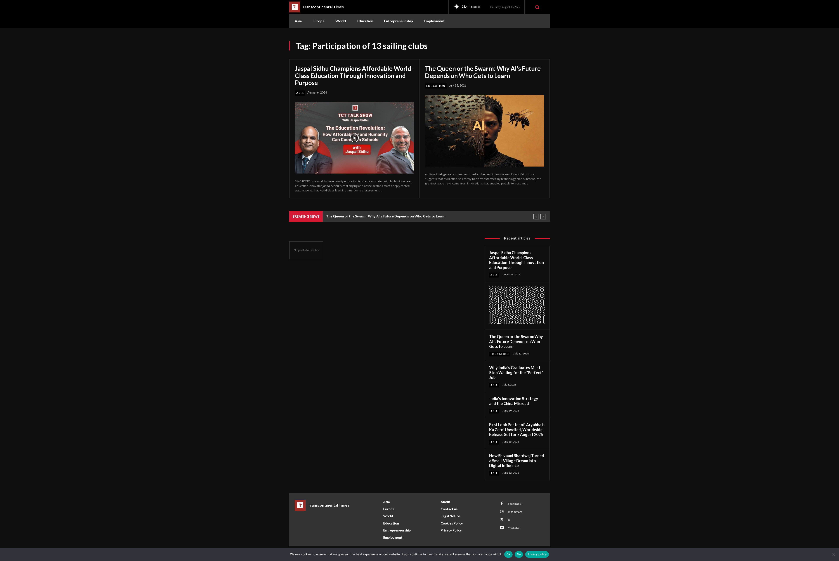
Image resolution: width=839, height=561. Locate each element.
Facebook (514, 503)
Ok (508, 554)
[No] (833, 554)
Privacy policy (537, 554)
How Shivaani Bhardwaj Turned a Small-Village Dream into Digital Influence (516, 460)
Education (435, 86)
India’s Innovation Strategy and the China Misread (513, 401)
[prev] (536, 216)
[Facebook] (502, 504)
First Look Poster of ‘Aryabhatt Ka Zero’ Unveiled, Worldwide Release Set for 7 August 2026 (517, 429)
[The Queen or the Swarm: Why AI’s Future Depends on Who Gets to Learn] (484, 131)
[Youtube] (502, 528)
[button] (537, 7)
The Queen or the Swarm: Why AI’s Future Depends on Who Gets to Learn (483, 72)
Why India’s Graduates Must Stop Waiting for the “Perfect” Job (516, 372)
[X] (502, 520)
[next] (543, 216)
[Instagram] (502, 512)
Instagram (515, 512)
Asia (300, 93)
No (519, 554)
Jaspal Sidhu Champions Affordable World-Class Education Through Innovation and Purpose (354, 75)
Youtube (514, 528)
